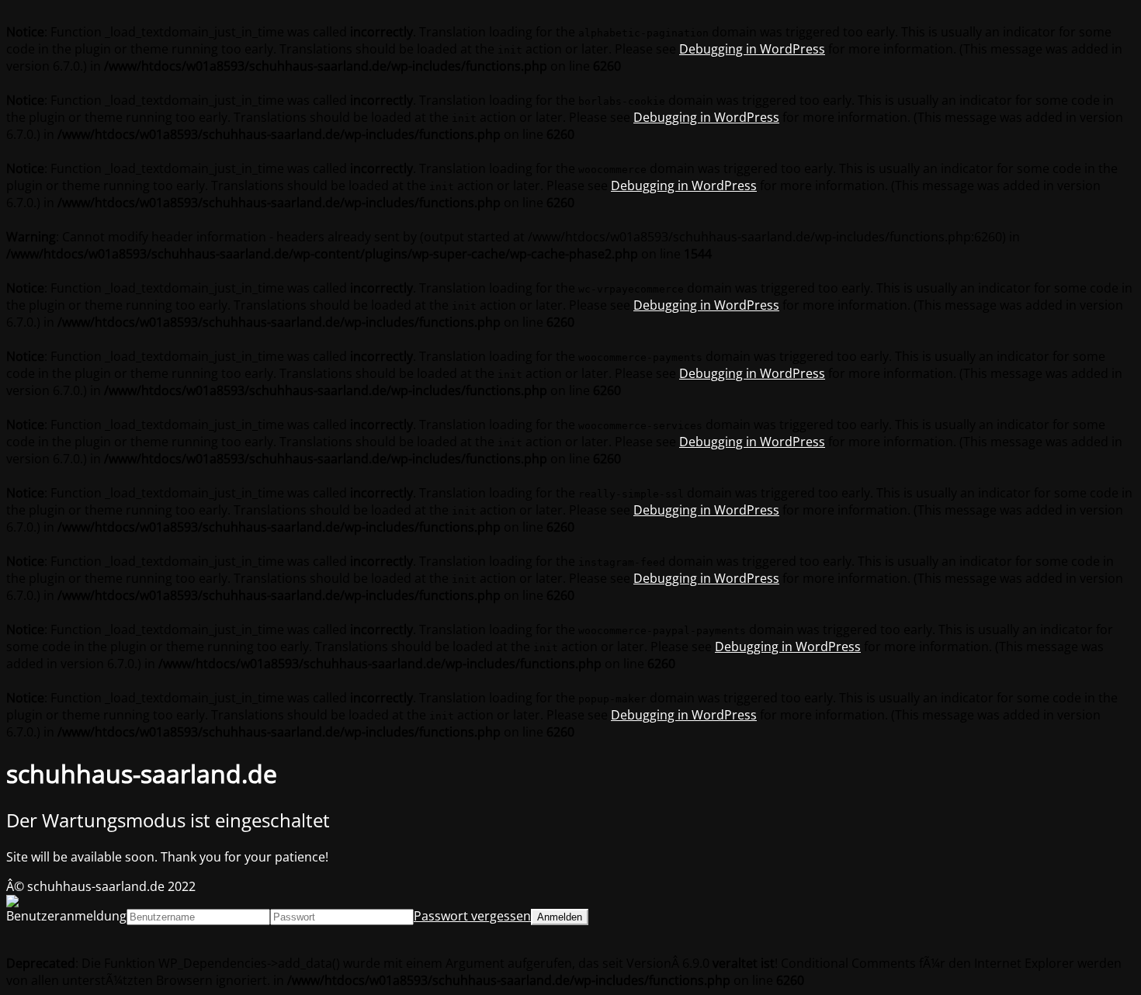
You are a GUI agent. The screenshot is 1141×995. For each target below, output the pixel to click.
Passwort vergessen (472, 915)
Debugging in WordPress (752, 48)
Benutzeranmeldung (66, 915)
